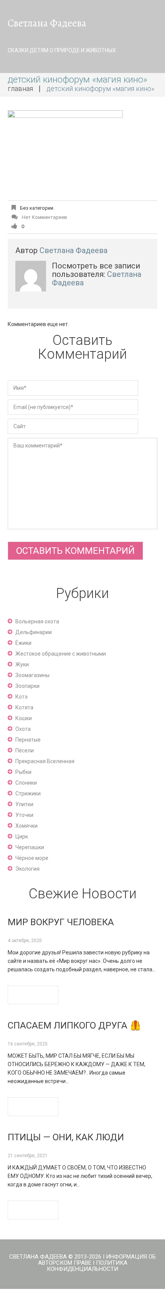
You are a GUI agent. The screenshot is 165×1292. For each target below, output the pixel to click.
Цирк (21, 836)
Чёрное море (31, 858)
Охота (23, 729)
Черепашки (29, 847)
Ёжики (23, 643)
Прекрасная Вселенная (44, 761)
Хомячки (26, 826)
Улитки (24, 804)
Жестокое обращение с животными (60, 654)
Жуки (22, 664)
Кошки (23, 718)
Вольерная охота (37, 621)
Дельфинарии (33, 632)
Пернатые (28, 740)
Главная (20, 88)
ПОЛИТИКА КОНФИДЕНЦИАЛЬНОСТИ (87, 1265)
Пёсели (24, 750)
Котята (24, 707)
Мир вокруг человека (61, 922)
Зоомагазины (32, 675)
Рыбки (23, 772)
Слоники (26, 783)
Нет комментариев (44, 217)
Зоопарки (27, 686)
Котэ (21, 697)
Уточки (24, 815)
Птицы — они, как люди (66, 1137)
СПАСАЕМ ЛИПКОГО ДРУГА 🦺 (74, 1025)
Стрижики (28, 793)
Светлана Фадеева (47, 23)
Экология (27, 869)
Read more (33, 995)
